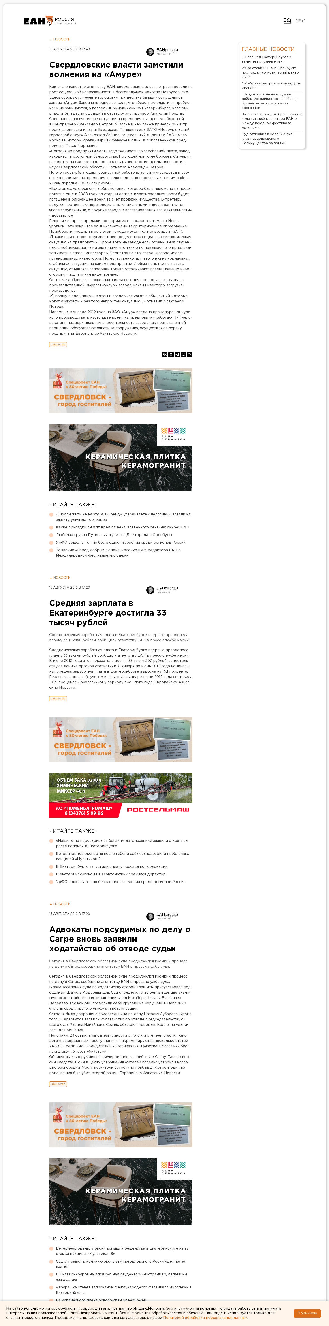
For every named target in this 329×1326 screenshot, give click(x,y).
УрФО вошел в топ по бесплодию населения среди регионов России (121, 542)
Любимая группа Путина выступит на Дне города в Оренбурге (114, 535)
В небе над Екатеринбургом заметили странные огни (266, 59)
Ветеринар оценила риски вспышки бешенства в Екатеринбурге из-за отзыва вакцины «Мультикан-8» (122, 1251)
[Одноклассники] (171, 354)
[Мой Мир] (183, 354)
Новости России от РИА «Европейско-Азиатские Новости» (39, 21)
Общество (58, 344)
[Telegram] (177, 354)
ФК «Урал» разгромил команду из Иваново (271, 85)
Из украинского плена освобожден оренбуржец (101, 1300)
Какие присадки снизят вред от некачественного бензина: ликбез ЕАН (122, 527)
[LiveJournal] (189, 354)
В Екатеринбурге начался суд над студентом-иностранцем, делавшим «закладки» (121, 1277)
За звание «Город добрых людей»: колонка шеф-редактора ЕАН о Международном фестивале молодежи (118, 553)
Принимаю (307, 1313)
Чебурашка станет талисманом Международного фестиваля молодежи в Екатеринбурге (124, 1290)
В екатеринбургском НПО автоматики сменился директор (111, 874)
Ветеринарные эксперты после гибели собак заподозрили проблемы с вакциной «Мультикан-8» (122, 856)
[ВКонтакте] (164, 354)
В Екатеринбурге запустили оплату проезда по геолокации (111, 866)
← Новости (59, 39)
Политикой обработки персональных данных (205, 1318)
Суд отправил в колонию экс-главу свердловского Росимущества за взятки (120, 1264)
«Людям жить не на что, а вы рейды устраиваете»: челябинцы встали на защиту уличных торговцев (123, 517)
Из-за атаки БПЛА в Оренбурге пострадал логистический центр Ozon (270, 72)
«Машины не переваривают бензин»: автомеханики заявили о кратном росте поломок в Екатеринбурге (122, 843)
